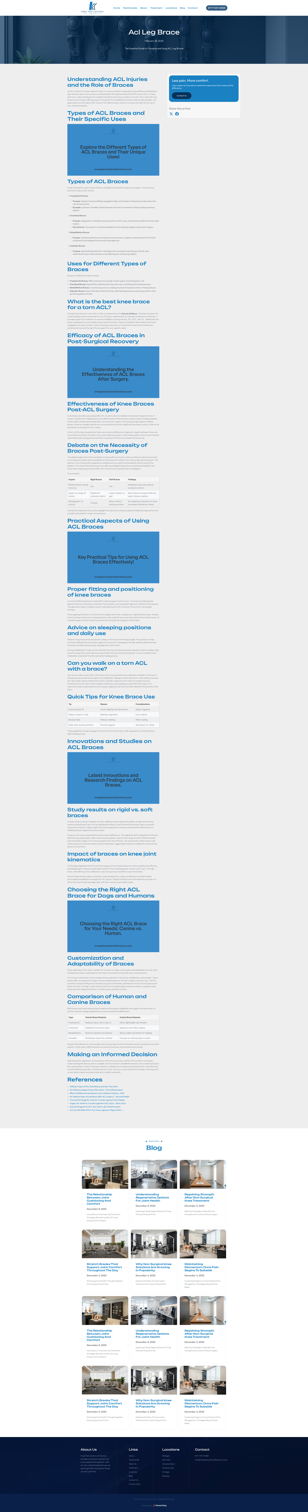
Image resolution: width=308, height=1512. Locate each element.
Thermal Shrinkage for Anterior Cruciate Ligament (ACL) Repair (97, 1100)
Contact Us (182, 95)
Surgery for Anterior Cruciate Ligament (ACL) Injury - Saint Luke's (98, 1103)
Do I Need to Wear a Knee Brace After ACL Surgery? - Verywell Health (99, 1096)
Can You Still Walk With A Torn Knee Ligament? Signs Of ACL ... (97, 1110)
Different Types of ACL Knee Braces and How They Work (94, 1086)
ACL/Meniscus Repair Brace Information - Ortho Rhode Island (96, 1090)
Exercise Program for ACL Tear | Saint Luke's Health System (95, 1106)
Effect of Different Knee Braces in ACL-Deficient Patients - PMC (97, 1093)
